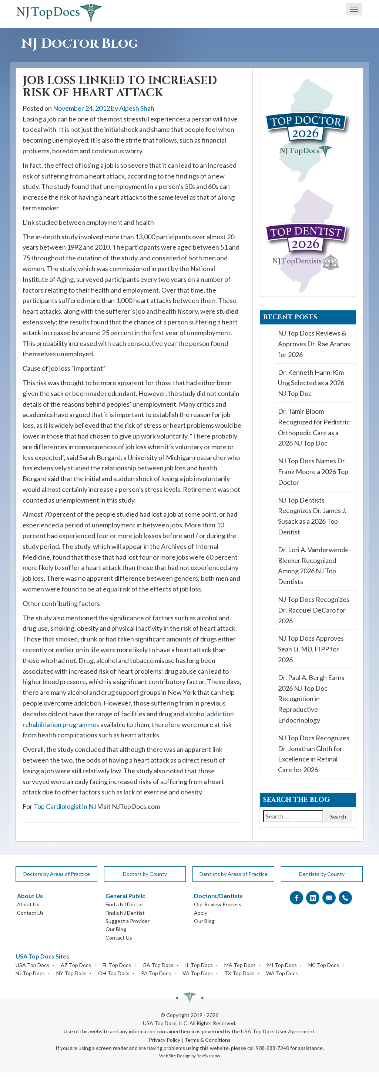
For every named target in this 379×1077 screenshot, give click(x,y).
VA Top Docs (197, 973)
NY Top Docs (71, 973)
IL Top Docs (199, 965)
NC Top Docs (323, 965)
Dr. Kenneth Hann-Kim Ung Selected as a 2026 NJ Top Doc (311, 383)
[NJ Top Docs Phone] (345, 898)
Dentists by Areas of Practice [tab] (233, 874)
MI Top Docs (282, 965)
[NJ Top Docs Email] (329, 898)
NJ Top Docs (30, 973)
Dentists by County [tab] (322, 874)
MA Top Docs (240, 965)
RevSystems (208, 1055)
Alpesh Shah (136, 108)
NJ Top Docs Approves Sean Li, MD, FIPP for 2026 (311, 649)
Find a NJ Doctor (124, 904)
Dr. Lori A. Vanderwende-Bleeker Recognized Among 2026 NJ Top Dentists (314, 566)
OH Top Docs (114, 973)
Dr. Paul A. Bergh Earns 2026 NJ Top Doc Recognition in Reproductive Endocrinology (311, 698)
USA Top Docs (32, 965)
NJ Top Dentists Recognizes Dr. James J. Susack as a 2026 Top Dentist (312, 516)
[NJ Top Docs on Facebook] (296, 898)
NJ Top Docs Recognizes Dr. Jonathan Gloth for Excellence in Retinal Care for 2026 (313, 754)
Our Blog (115, 929)
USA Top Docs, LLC (165, 1023)
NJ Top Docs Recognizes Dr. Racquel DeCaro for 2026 (313, 610)
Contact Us (30, 913)
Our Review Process (217, 904)
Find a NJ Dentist (125, 913)
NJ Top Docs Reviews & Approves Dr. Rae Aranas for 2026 (314, 344)
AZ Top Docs (76, 965)
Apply (200, 913)
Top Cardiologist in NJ (65, 806)
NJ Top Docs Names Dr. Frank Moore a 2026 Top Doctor (313, 471)
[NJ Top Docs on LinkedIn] (312, 898)
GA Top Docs (158, 965)
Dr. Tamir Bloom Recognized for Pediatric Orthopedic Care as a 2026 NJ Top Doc (314, 427)
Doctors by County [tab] (145, 874)
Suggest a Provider (127, 921)
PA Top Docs (156, 973)
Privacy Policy (164, 1040)
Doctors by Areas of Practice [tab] (56, 874)
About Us (28, 904)
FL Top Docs (117, 965)
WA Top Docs (282, 973)
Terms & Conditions (207, 1040)
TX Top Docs (239, 973)
